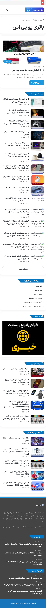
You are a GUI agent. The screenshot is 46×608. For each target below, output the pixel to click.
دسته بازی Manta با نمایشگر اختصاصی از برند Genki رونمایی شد (16, 122)
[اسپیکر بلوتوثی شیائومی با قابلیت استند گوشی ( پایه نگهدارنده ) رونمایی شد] (37, 157)
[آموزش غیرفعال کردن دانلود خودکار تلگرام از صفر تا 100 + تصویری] (37, 486)
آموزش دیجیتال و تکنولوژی (33, 302)
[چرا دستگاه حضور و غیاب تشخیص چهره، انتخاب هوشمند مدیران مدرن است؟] (37, 452)
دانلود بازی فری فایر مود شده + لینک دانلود (16, 439)
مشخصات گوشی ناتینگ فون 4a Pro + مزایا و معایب (16, 257)
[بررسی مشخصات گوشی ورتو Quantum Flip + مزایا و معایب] (37, 113)
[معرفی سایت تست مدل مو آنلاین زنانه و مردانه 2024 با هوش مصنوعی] (37, 419)
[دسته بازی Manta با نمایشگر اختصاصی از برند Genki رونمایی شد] (37, 124)
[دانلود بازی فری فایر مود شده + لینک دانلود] (37, 441)
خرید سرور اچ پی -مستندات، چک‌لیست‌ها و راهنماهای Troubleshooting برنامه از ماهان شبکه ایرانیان (16, 405)
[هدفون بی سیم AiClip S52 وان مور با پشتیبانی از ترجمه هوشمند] (37, 201)
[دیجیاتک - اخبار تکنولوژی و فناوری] (34, 10)
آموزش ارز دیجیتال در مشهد (32, 306)
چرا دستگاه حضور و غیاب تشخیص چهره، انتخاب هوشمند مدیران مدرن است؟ (16, 451)
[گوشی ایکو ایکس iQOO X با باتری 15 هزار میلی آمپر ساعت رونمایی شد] (37, 225)
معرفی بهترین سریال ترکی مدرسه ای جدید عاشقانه (16, 370)
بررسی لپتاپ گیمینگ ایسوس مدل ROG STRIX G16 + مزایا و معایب (17, 144)
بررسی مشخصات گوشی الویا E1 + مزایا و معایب (17, 188)
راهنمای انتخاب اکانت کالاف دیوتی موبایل (16, 133)
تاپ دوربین (38, 290)
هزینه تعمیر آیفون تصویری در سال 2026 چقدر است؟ (16, 473)
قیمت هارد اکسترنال (35, 298)
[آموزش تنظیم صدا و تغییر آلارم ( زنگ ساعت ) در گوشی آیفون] (37, 383)
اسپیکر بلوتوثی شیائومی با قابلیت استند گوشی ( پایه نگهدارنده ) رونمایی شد (17, 156)
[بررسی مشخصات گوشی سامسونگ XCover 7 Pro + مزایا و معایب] (37, 236)
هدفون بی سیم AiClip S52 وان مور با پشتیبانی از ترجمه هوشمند (16, 199)
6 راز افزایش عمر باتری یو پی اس (28, 70)
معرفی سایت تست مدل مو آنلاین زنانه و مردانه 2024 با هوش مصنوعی (16, 417)
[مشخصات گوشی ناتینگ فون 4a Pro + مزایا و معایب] (37, 259)
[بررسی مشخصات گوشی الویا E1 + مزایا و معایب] (37, 191)
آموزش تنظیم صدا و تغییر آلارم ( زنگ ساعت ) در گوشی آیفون (16, 381)
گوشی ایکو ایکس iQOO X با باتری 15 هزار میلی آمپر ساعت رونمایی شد (16, 222)
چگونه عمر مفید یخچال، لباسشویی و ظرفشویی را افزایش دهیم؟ (16, 245)
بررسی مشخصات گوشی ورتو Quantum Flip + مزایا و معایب (18, 111)
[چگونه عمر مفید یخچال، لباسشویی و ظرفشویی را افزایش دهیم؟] (37, 248)
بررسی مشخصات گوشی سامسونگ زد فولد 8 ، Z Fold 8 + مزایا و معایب (15, 167)
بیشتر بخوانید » (36, 82)
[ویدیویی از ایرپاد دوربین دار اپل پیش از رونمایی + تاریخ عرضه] (37, 180)
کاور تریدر (39, 286)
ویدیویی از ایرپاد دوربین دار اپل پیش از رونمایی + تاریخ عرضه (16, 177)
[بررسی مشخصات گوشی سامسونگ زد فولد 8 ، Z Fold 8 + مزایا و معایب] (37, 169)
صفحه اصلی (38, 20)
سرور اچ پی (38, 294)
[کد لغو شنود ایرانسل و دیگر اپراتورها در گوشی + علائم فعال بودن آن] (37, 394)
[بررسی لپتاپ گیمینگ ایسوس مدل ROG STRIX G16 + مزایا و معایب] (37, 146)
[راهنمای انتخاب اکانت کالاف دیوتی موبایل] (37, 135)
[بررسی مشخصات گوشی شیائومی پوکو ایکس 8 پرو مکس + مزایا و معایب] (37, 212)
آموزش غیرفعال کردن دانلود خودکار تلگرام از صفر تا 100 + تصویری (16, 484)
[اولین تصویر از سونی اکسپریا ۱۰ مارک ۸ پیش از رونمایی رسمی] (37, 102)
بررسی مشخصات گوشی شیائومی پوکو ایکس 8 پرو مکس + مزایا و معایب (17, 212)
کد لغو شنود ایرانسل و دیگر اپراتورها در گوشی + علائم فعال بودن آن (16, 392)
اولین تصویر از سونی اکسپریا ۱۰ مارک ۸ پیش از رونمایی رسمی (16, 100)
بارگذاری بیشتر (23, 269)
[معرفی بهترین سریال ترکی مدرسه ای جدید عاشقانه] (37, 372)
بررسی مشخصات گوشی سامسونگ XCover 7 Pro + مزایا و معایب (16, 234)
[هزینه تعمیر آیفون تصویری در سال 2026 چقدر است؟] (37, 475)
